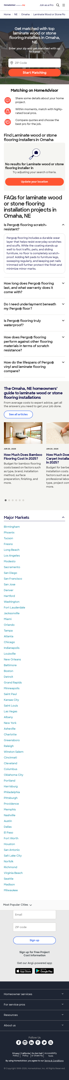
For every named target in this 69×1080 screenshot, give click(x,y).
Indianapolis (11, 648)
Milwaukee (11, 890)
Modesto (10, 561)
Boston (8, 671)
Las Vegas (10, 711)
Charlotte (10, 734)
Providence (11, 803)
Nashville (9, 815)
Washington (11, 601)
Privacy (15, 1054)
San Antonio (12, 850)
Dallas (8, 827)
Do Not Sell (37, 1054)
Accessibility (50, 1054)
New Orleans (12, 659)
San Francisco (13, 578)
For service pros (14, 1004)
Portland (9, 780)
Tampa (8, 630)
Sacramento (12, 567)
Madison (9, 884)
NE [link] (15, 14)
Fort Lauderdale (14, 607)
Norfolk (8, 861)
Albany (8, 717)
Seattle (8, 878)
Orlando (9, 625)
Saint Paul (10, 694)
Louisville (10, 653)
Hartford (9, 596)
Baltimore (10, 665)
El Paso (8, 832)
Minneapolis (11, 688)
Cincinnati (10, 757)
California (25, 1054)
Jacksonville (12, 613)
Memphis (10, 809)
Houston (9, 844)
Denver (8, 590)
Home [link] (7, 14)
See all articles (18, 414)
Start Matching (34, 73)
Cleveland (10, 763)
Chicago (9, 642)
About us (10, 1025)
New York (10, 723)
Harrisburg (11, 786)
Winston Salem (13, 751)
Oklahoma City (13, 775)
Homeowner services (18, 994)
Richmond (10, 867)
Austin (8, 821)
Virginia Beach (13, 873)
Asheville (10, 728)
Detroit (8, 676)
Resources (11, 1015)
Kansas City (11, 700)
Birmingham (12, 526)
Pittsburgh (10, 798)
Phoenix (9, 532)
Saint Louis (11, 705)
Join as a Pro (46, 5)
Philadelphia (12, 792)
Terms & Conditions (54, 1060)
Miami (8, 619)
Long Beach (11, 550)
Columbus (10, 769)
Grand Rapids (13, 682)
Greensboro (12, 740)
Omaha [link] (25, 14)
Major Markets (16, 517)
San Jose (9, 584)
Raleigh (9, 746)
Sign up (34, 940)
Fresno (8, 544)
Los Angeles (12, 555)
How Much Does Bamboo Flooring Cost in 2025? (23, 456)
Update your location (34, 181)
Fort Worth (11, 838)
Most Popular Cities (15, 904)
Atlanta (8, 636)
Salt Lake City (13, 855)
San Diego (10, 573)
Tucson (8, 538)
